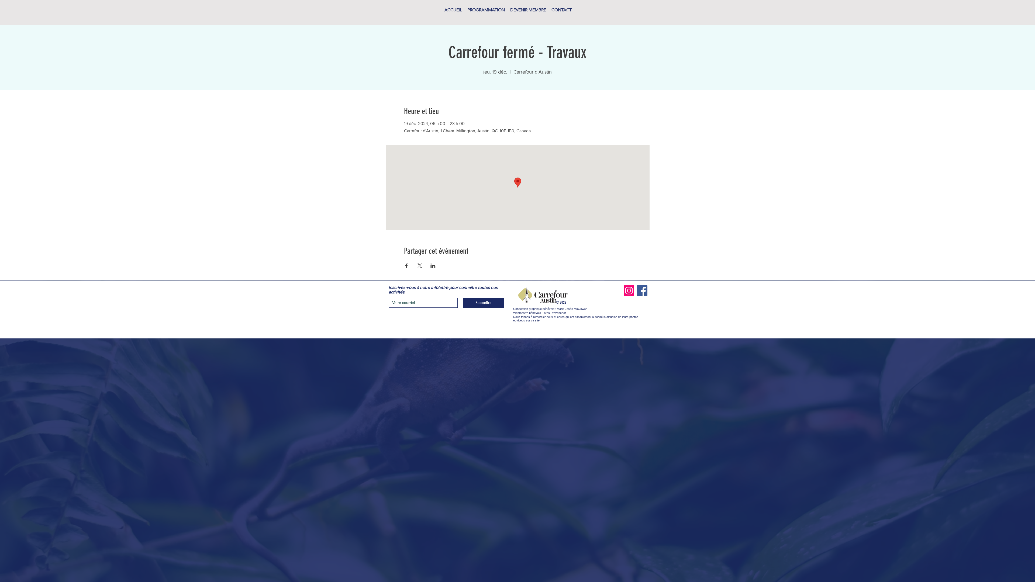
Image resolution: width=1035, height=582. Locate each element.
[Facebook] (642, 290)
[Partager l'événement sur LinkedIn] (433, 266)
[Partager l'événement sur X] (419, 266)
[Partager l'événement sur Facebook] (406, 266)
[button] (486, 10)
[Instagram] (629, 290)
